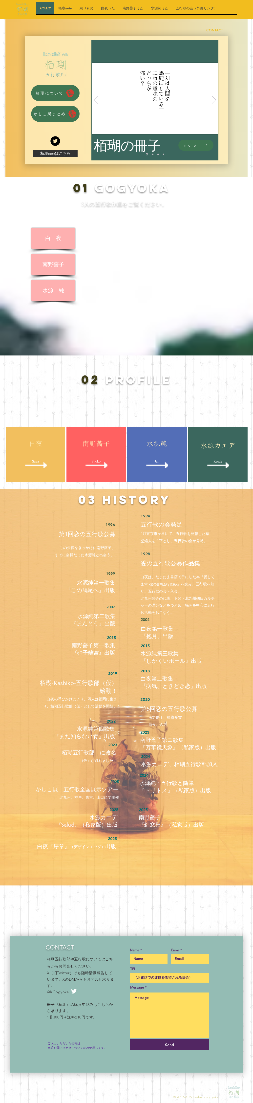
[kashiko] (147, 154)
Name (134, 950)
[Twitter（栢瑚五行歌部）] (55, 141)
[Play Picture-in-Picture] (202, 127)
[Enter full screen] (211, 127)
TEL (133, 969)
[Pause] (98, 127)
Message (137, 987)
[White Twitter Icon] (74, 991)
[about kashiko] (163, 154)
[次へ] (214, 100)
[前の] (96, 100)
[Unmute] (107, 127)
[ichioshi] (158, 154)
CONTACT (214, 30)
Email (175, 950)
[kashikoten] (152, 154)
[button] (55, 93)
